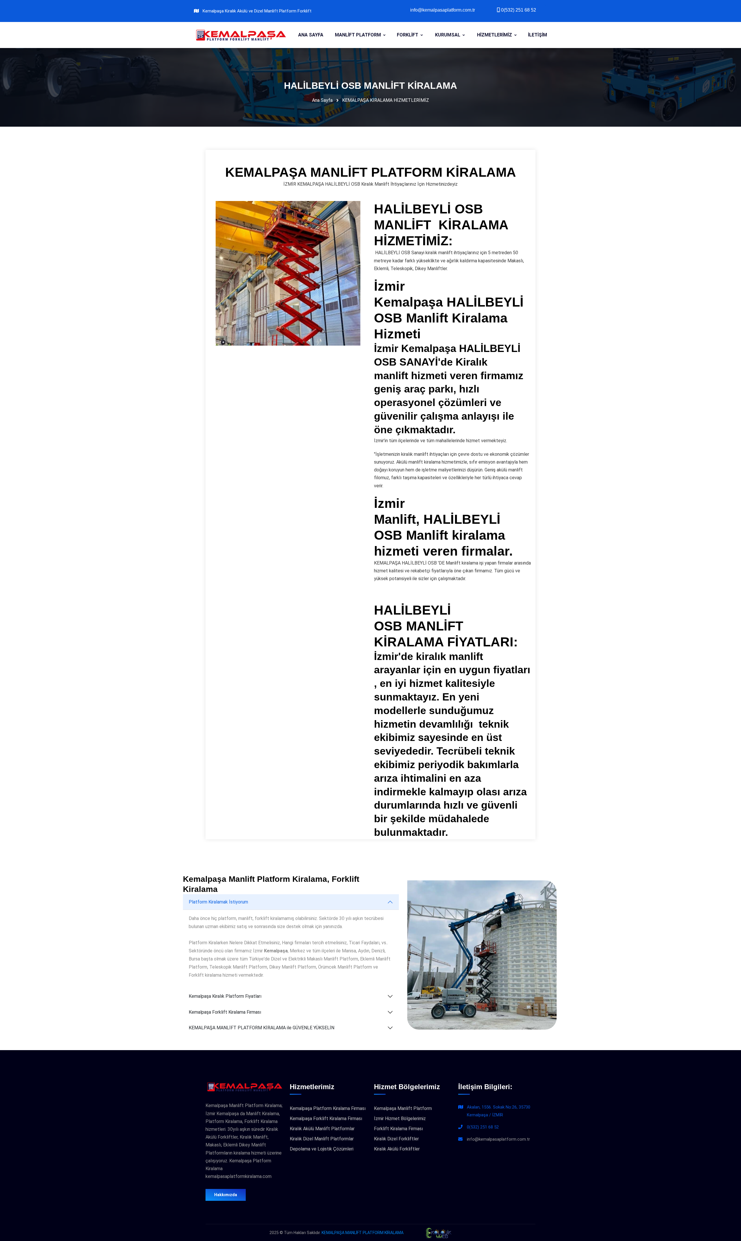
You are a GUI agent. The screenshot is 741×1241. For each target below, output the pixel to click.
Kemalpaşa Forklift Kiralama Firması (225, 1012)
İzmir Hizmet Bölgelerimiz (400, 1118)
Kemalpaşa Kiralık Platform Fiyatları (225, 996)
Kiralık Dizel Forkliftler (396, 1139)
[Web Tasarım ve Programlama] (438, 1232)
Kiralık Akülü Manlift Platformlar (322, 1128)
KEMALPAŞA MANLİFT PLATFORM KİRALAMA (362, 1232)
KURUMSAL (447, 35)
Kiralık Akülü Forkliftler (397, 1149)
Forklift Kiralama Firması (398, 1128)
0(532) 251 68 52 (483, 1127)
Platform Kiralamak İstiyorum (218, 902)
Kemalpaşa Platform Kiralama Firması (328, 1108)
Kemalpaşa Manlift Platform (403, 1108)
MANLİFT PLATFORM (358, 35)
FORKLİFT (407, 35)
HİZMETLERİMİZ (494, 35)
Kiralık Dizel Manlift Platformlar (322, 1139)
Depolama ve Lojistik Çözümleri (321, 1149)
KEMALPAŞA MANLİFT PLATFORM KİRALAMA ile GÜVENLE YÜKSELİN (261, 1027)
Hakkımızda (225, 1194)
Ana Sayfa (322, 100)
